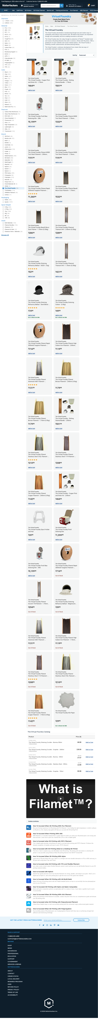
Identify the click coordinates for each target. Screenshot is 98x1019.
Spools (9, 202)
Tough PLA (9, 39)
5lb (7, 215)
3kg (7, 213)
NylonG (8, 166)
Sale (13, 10)
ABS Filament (84, 10)
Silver (8, 102)
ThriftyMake (10, 190)
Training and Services (62, 10)
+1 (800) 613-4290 (42, 1)
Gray (8, 74)
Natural (8, 104)
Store (51, 26)
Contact (11, 973)
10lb (7, 217)
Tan (7, 96)
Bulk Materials (10, 223)
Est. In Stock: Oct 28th (34, 317)
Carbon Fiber (9, 47)
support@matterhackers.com (19, 939)
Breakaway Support (11, 52)
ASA (7, 41)
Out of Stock (59, 575)
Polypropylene (9, 62)
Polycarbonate (10, 58)
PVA (7, 49)
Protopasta (9, 175)
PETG (8, 34)
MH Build (9, 158)
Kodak (7, 151)
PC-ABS (8, 60)
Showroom (12, 951)
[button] (30, 6)
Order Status (13, 976)
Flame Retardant (10, 118)
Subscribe (81, 920)
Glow (7, 122)
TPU (8, 64)
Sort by (75, 55)
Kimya (7, 153)
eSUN (8, 147)
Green (8, 85)
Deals (3, 221)
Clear (7, 98)
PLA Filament (74, 10)
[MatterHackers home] (10, 5)
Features (4, 109)
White (8, 76)
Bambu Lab (50, 10)
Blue (8, 87)
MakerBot (9, 160)
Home (46, 26)
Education (12, 956)
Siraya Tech (9, 181)
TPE (7, 67)
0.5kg (8, 207)
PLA (8, 28)
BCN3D (8, 142)
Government (13, 961)
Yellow (8, 83)
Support (11, 959)
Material (4, 26)
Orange (8, 80)
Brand (3, 134)
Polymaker (9, 177)
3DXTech (9, 136)
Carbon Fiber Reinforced (13, 111)
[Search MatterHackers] (61, 6)
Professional (13, 953)
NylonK (8, 168)
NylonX (8, 171)
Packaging (5, 197)
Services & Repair (14, 964)
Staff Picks (20, 10)
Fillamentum (10, 149)
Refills (8, 199)
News (10, 948)
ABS (8, 30)
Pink (7, 91)
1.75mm (9, 21)
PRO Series (9, 173)
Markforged (9, 162)
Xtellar (7, 186)
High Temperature (11, 124)
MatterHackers (10, 155)
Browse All (5, 235)
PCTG (7, 36)
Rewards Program (15, 981)
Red (7, 78)
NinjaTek (8, 164)
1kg (8, 211)
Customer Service (31, 1)
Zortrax (8, 194)
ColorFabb (9, 145)
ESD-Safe (9, 116)
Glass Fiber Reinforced (12, 114)
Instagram (47, 925)
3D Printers (28, 10)
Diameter (4, 18)
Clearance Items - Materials (13, 231)
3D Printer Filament (39, 10)
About (10, 971)
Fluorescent (9, 120)
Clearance (9, 227)
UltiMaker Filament (11, 192)
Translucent (10, 131)
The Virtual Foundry (11, 188)
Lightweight (9, 127)
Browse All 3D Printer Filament (12, 15)
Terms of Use (13, 992)
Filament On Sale (11, 229)
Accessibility (13, 995)
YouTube (58, 925)
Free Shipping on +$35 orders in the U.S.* (13, 1)
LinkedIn (50, 925)
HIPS (7, 56)
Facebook (39, 925)
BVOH (7, 54)
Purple (8, 89)
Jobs (9, 984)
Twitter (43, 925)
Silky (7, 129)
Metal (8, 45)
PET (7, 32)
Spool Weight (6, 205)
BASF (7, 140)
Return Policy (13, 987)
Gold (7, 100)
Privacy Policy (13, 989)
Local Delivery (13, 979)
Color (3, 70)
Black (8, 72)
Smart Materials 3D (11, 184)
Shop (10, 945)
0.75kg (8, 209)
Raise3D (8, 179)
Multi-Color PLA (10, 106)
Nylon (8, 43)
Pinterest (54, 925)
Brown (8, 93)
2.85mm (9, 23)
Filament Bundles (11, 225)
